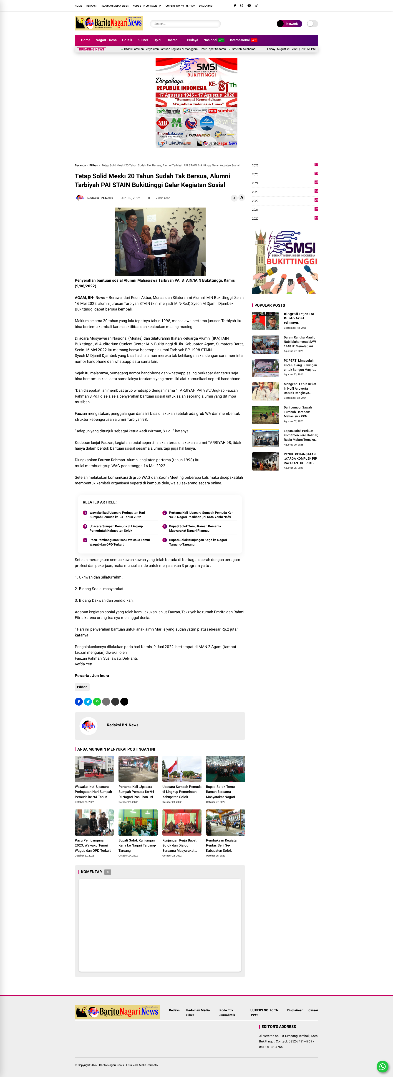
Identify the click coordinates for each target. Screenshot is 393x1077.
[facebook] (235, 5)
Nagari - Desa (106, 40)
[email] (115, 702)
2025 (285, 174)
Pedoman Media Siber (114, 5)
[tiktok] (256, 5)
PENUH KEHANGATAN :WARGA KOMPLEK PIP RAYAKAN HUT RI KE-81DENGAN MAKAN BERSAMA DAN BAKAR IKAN (300, 459)
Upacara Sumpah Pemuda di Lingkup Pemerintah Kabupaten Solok (116, 528)
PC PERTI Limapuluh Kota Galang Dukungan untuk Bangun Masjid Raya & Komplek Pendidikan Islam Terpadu (300, 365)
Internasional (243, 40)
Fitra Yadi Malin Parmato (142, 1065)
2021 (285, 210)
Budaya (192, 40)
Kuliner (143, 40)
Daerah (172, 40)
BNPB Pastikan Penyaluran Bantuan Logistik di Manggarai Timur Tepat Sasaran (151, 49)
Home (78, 5)
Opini (157, 40)
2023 (285, 192)
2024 (285, 183)
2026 (285, 165)
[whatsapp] (97, 702)
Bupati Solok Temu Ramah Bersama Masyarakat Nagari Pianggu (195, 528)
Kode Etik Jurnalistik (147, 5)
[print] (106, 702)
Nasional (214, 40)
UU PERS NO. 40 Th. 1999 (180, 5)
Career (313, 1010)
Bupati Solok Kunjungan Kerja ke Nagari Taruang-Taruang (198, 542)
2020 (285, 218)
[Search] (216, 24)
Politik (127, 40)
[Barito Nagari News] (109, 29)
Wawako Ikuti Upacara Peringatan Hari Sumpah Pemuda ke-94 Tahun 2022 (117, 515)
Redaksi (91, 5)
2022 (285, 201)
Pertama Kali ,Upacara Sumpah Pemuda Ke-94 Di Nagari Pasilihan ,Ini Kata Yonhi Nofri (201, 515)
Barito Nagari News (111, 1065)
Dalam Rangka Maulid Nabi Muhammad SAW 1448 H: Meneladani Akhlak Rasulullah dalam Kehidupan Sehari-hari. (300, 342)
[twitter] (88, 702)
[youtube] (249, 5)
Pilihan (93, 165)
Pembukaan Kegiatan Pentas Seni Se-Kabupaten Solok (222, 845)
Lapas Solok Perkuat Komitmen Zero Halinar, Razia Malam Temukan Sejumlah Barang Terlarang (301, 435)
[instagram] (241, 5)
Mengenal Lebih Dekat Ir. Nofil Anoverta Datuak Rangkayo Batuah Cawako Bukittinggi (300, 388)
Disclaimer (206, 5)
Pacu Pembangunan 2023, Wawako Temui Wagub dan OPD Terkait (120, 542)
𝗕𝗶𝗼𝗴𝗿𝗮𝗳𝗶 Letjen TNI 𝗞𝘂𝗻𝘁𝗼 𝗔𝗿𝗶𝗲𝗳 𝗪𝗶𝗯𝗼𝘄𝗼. (299, 318)
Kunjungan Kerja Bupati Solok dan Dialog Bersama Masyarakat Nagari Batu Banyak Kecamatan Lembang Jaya (179, 845)
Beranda (80, 165)
